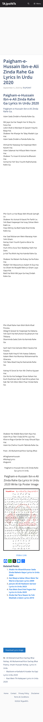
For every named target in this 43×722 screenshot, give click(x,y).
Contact (13, 693)
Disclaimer (35, 693)
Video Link (21, 555)
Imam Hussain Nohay (19, 664)
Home (6, 693)
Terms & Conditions (21, 697)
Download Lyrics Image (14, 650)
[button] (28, 3)
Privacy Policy (24, 693)
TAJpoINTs (9, 3)
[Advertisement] (21, 31)
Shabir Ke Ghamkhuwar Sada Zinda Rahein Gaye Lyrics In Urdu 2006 (24, 572)
